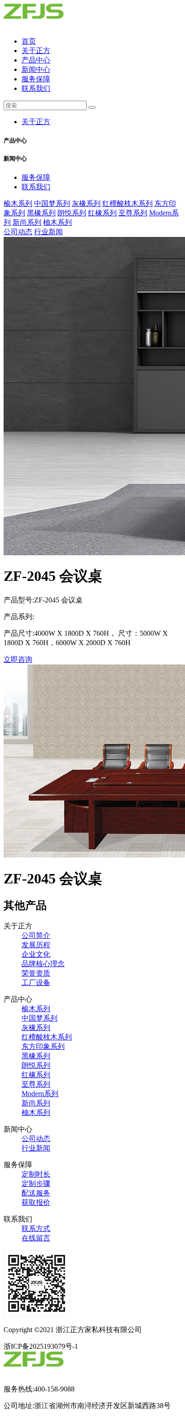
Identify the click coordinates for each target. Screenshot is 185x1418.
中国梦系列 (52, 203)
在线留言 (36, 1238)
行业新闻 (48, 232)
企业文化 (36, 954)
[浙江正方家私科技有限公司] (52, 25)
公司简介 (36, 935)
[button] (92, 141)
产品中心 (36, 60)
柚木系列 (57, 222)
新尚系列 (27, 222)
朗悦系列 (71, 213)
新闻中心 (36, 69)
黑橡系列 (41, 213)
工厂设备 (36, 982)
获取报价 (36, 1202)
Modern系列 (40, 1093)
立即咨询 (18, 659)
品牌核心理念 (43, 964)
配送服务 (36, 1193)
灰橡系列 (86, 203)
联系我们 (36, 88)
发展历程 (36, 945)
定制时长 (36, 1174)
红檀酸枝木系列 (127, 203)
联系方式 (36, 1228)
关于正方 (36, 50)
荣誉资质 (36, 973)
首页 (29, 41)
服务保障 (36, 79)
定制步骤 (36, 1183)
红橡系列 (102, 213)
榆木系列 (18, 203)
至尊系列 (133, 213)
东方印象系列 (43, 1046)
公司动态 (18, 232)
